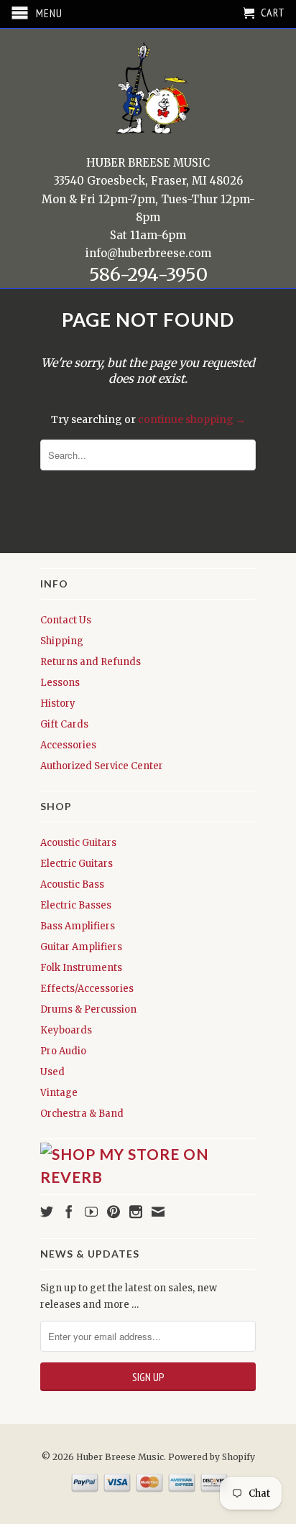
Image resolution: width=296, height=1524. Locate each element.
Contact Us (65, 620)
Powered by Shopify (211, 1456)
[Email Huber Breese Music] (158, 1211)
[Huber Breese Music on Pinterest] (113, 1211)
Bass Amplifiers (77, 926)
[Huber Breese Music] (148, 93)
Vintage (59, 1093)
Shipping (61, 641)
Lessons (60, 683)
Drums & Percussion (88, 1009)
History (57, 703)
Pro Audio (63, 1051)
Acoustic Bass (72, 884)
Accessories (68, 745)
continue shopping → (192, 419)
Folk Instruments (81, 968)
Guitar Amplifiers (81, 947)
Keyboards (66, 1030)
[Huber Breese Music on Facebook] (69, 1211)
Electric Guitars (76, 864)
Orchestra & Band (82, 1113)
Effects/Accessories (87, 988)
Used (52, 1072)
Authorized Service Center (101, 766)
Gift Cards (64, 724)
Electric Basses (75, 905)
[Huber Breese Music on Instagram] (135, 1211)
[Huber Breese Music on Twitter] (46, 1211)
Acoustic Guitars (78, 843)
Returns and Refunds (90, 662)
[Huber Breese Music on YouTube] (91, 1211)
